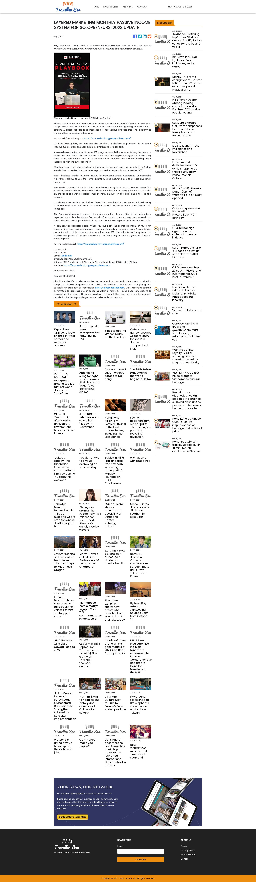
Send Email (66, 255)
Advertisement (188, 854)
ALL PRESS (128, 6)
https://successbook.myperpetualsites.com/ (107, 138)
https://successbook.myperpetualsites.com (87, 265)
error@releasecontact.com (109, 287)
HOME (96, 6)
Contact (185, 858)
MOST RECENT (110, 6)
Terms (184, 846)
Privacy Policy (188, 850)
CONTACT (142, 6)
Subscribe (140, 859)
